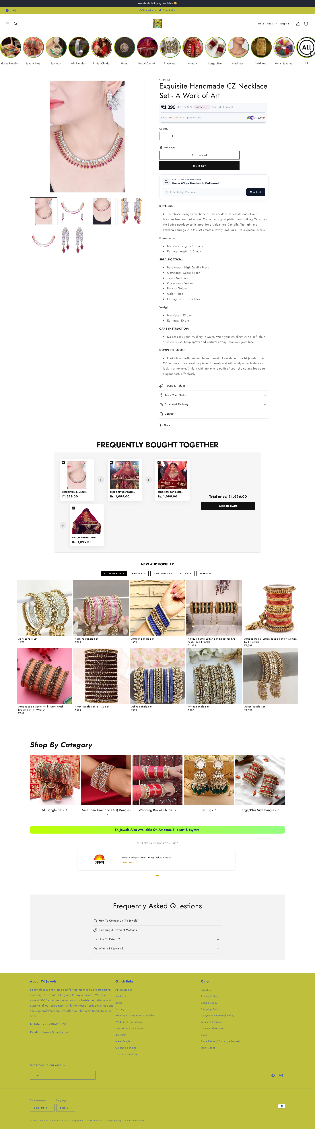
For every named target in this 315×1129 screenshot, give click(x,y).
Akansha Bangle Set (86, 639)
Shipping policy (114, 1120)
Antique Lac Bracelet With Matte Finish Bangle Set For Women (41, 708)
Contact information (135, 1120)
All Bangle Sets (53, 810)
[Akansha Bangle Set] (101, 608)
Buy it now (199, 166)
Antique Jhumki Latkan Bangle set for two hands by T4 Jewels (211, 640)
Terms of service (94, 1120)
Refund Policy (209, 1003)
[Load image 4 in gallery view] (131, 211)
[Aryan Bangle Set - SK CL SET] (101, 676)
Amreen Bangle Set (142, 639)
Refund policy (59, 1120)
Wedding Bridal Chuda (155, 810)
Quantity (163, 129)
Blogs (204, 1035)
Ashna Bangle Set (141, 706)
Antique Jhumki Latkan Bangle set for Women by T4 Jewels (270, 640)
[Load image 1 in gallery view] (43, 211)
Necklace (120, 996)
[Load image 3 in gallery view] (102, 211)
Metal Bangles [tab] (163, 573)
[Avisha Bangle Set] (214, 676)
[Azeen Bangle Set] (270, 676)
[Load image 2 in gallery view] (72, 211)
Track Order (208, 1047)
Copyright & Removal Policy (217, 1015)
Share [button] (167, 425)
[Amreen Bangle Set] (157, 608)
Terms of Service (211, 1022)
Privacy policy (76, 1120)
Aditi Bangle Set (27, 639)
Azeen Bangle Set (254, 706)
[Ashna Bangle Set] (157, 676)
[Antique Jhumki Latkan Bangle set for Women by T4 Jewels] (270, 608)
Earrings (207, 810)
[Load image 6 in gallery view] (72, 240)
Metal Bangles (123, 1041)
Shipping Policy (210, 1009)
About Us (206, 990)
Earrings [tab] (205, 573)
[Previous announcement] (98, 10)
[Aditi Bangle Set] (44, 608)
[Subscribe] (91, 1075)
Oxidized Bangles (125, 1047)
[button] (8, 24)
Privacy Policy (209, 996)
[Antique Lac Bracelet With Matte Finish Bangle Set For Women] (44, 676)
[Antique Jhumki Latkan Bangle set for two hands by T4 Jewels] (214, 608)
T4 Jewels (43, 1120)
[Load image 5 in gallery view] (43, 240)
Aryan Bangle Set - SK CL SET (92, 706)
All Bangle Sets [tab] (114, 573)
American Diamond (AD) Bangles (106, 810)
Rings (118, 1003)
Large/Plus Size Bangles (258, 810)
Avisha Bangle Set (198, 706)
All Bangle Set (123, 990)
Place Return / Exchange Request (220, 1041)
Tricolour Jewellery (126, 1054)
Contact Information (212, 1028)
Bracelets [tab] (138, 573)
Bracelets (120, 1035)
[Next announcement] (217, 10)
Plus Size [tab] (185, 573)
